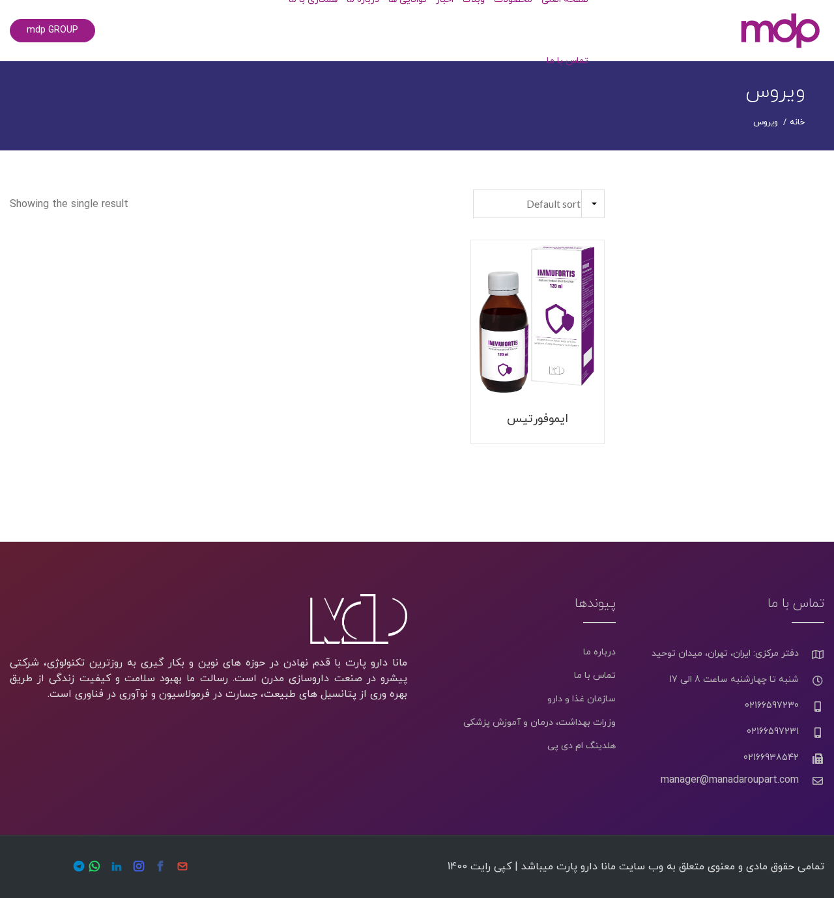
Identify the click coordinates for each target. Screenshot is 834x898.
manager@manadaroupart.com (730, 780)
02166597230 (772, 705)
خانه (797, 122)
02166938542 (771, 757)
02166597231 (773, 731)
